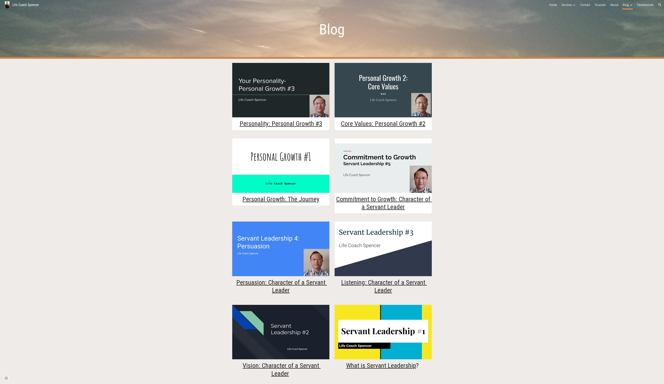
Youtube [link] (600, 5)
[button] (660, 5)
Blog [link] (626, 5)
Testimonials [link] (645, 5)
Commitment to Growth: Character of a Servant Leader (384, 203)
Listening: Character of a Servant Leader (384, 286)
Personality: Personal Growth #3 (281, 123)
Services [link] (566, 5)
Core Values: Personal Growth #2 (383, 123)
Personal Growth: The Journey (280, 199)
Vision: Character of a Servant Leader (282, 369)
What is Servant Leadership (381, 365)
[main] (332, 29)
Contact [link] (585, 5)
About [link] (614, 5)
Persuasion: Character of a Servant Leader (281, 286)
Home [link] (553, 5)
